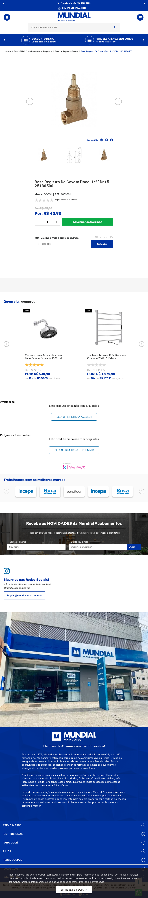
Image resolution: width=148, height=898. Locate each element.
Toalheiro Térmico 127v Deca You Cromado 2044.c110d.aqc (106, 356)
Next (143, 40)
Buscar (115, 27)
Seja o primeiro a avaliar (74, 417)
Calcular (102, 244)
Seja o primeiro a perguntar (74, 450)
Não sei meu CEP (103, 237)
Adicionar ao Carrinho (87, 222)
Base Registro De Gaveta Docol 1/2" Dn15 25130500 (106, 51)
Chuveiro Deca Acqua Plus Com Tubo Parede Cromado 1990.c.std (44, 356)
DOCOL (47, 194)
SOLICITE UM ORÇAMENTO (74, 8)
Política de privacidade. (92, 882)
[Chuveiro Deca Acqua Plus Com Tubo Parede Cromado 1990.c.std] (45, 328)
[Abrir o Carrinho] (140, 17)
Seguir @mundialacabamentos (24, 595)
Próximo (144, 2)
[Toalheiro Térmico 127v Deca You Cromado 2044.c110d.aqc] (107, 328)
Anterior (3, 2)
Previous (4, 40)
